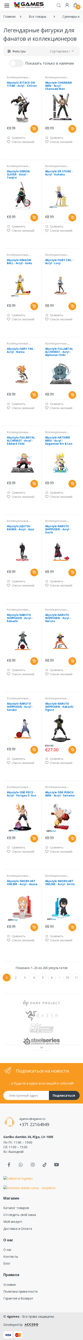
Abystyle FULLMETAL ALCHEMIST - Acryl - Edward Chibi (21, 440)
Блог (6, 1263)
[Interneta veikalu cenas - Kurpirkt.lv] (29, 1187)
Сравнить (18, 138)
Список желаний (22, 142)
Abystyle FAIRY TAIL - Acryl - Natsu (21, 350)
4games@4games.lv (32, 1119)
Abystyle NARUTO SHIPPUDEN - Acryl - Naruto (58, 618)
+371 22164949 (34, 1124)
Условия (9, 1284)
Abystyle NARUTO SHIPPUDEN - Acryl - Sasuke (20, 706)
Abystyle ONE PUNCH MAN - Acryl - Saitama (60, 794)
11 (76, 977)
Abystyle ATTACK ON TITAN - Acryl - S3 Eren (22, 84)
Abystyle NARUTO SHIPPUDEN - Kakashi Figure (59, 706)
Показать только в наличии (49, 63)
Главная (9, 16)
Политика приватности (20, 1291)
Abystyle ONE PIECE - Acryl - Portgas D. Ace (21, 794)
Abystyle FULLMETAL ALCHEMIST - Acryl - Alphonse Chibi (59, 352)
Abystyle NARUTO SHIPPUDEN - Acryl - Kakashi (20, 618)
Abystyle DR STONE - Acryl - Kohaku (59, 173)
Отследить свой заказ (19, 1215)
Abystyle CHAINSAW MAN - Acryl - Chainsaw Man (58, 85)
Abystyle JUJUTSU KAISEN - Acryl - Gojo (20, 528)
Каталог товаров (16, 1208)
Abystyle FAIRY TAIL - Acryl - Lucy (59, 262)
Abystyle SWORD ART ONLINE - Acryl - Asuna (22, 883)
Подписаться (64, 1095)
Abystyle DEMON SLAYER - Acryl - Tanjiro (18, 174)
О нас (7, 1250)
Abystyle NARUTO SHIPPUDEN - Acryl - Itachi (58, 529)
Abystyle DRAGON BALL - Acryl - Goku (19, 262)
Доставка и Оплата (17, 1229)
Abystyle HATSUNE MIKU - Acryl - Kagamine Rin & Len (58, 440)
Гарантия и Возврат (18, 1298)
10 (67, 977)
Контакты (10, 1256)
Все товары (37, 16)
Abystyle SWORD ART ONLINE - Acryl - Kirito (60, 883)
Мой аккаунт (12, 1221)
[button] (58, 5)
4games (13, 1316)
